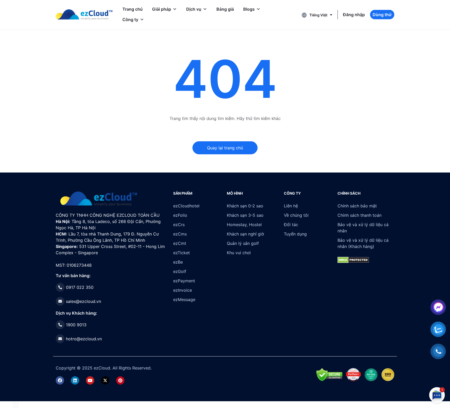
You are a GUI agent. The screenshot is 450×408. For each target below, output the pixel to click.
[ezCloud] (84, 14)
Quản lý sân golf (243, 243)
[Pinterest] (120, 380)
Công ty (130, 19)
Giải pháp (161, 9)
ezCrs (179, 224)
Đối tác (291, 224)
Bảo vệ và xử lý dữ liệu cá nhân (363, 227)
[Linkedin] (75, 380)
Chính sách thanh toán (360, 215)
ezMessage (184, 299)
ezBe (178, 262)
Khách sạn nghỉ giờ (245, 234)
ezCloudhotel (186, 205)
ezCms (180, 234)
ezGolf (179, 271)
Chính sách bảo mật (357, 205)
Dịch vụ (193, 9)
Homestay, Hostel (244, 224)
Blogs (249, 9)
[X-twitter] (105, 380)
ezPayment (184, 280)
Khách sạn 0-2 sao (245, 205)
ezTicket (181, 252)
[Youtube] (90, 380)
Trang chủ (132, 9)
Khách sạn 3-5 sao (245, 215)
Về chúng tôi (296, 215)
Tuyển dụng (295, 234)
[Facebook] (60, 380)
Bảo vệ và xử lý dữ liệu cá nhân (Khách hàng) (363, 243)
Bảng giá (225, 9)
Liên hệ (291, 205)
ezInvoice (182, 290)
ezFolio (180, 215)
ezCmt (179, 243)
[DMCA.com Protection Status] (16, 404)
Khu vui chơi (239, 252)
